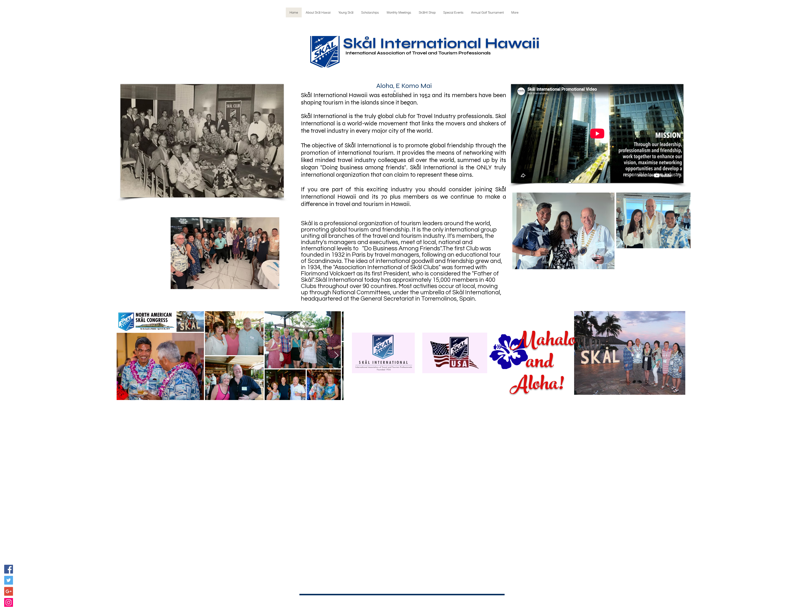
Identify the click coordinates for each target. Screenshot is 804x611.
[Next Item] (336, 355)
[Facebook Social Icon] (8, 569)
